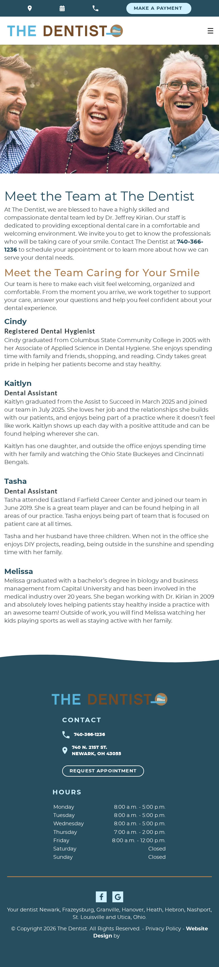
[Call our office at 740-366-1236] (95, 8)
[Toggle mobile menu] (210, 30)
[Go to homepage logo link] (109, 699)
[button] (62, 8)
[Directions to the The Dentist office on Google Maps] (30, 8)
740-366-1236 (89, 734)
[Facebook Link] (101, 896)
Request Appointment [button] (103, 771)
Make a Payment (159, 8)
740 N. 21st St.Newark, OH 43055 (96, 750)
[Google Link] (117, 896)
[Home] (65, 31)
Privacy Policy (163, 929)
